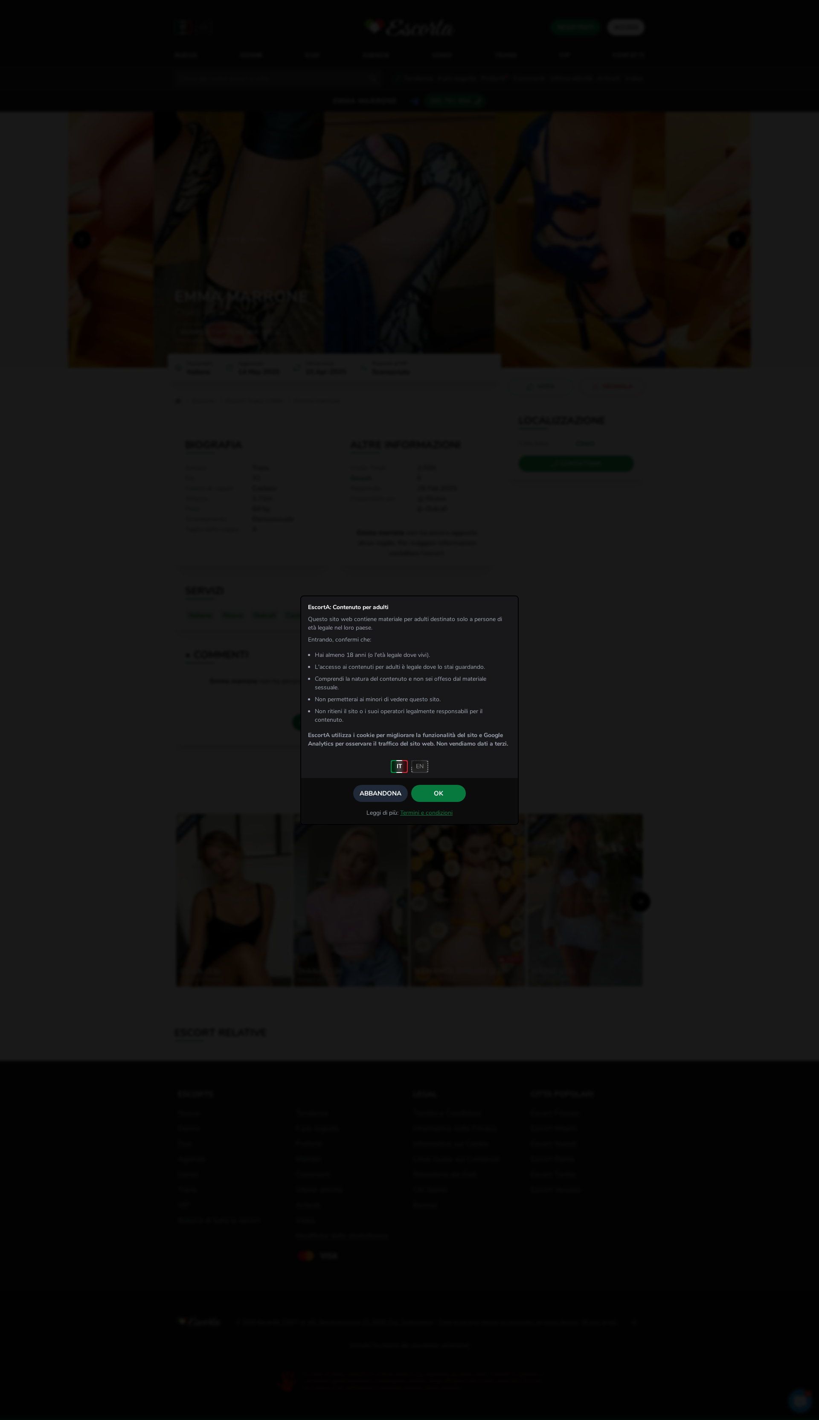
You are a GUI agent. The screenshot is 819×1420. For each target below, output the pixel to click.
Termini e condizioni (426, 813)
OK (438, 793)
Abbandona (380, 793)
